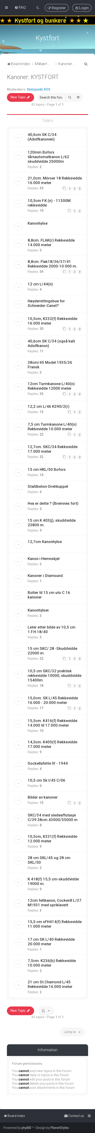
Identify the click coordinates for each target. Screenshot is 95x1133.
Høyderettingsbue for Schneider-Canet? (46, 303)
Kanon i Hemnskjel (43, 558)
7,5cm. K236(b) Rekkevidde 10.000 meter (52, 963)
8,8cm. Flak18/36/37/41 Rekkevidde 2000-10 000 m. (52, 263)
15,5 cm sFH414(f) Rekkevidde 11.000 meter (55, 924)
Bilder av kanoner (43, 797)
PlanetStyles (59, 1128)
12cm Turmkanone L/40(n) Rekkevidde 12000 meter (51, 386)
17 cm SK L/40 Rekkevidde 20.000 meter (51, 941)
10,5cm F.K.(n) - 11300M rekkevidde (49, 202)
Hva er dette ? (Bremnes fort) (53, 503)
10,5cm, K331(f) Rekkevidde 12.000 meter (52, 838)
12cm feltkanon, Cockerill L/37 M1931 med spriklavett (54, 902)
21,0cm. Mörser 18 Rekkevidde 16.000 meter (55, 180)
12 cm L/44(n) (40, 284)
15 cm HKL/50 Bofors (47, 469)
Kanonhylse (38, 223)
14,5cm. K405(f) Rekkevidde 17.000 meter (52, 744)
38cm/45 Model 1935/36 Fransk (50, 364)
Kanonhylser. (39, 610)
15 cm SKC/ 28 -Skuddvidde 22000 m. (52, 650)
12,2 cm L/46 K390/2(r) (48, 406)
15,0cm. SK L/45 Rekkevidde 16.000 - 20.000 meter (53, 700)
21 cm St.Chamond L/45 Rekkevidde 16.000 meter (50, 984)
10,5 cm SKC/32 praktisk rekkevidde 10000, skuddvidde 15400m (54, 675)
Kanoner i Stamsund (45, 575)
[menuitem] (20, 7)
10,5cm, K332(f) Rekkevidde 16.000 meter (52, 320)
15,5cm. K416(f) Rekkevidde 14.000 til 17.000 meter (52, 723)
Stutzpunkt (34, 89)
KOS (47, 89)
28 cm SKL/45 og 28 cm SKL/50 (49, 860)
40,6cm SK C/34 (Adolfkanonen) (42, 136)
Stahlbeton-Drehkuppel (48, 486)
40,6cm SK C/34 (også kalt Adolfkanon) (51, 343)
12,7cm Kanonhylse (45, 541)
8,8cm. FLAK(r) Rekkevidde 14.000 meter (51, 242)
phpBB (26, 1128)
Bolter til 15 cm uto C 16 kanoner (49, 594)
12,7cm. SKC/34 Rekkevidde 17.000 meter (52, 449)
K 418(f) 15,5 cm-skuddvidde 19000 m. (53, 881)
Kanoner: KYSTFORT (33, 77)
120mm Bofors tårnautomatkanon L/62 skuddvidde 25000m (48, 157)
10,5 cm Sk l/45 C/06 (46, 780)
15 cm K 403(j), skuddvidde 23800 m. (52, 522)
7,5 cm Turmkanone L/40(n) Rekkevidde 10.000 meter (52, 426)
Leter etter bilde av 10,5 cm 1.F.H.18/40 (51, 629)
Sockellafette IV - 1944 (48, 763)
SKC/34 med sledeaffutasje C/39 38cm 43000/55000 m (52, 817)
